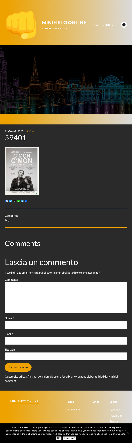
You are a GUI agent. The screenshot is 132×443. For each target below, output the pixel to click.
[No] (128, 433)
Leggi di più (69, 438)
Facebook (115, 410)
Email (9, 334)
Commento (12, 279)
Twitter (114, 421)
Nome (9, 318)
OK (58, 438)
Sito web (10, 349)
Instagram (116, 415)
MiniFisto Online (64, 22)
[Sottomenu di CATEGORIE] (112, 25)
